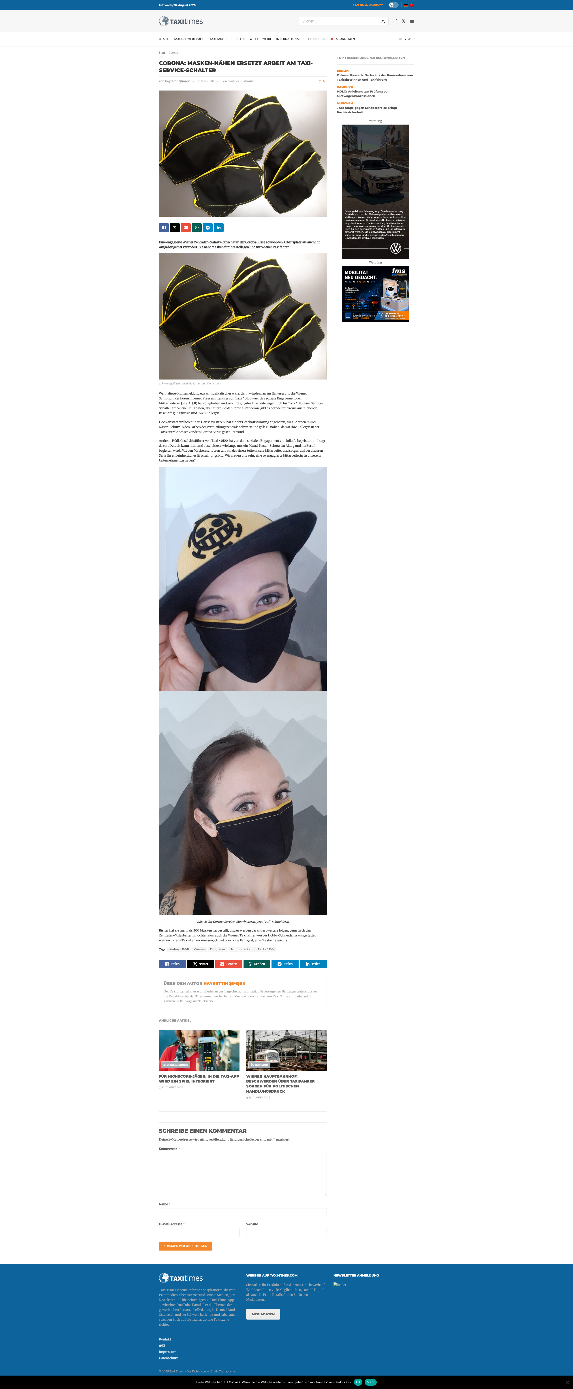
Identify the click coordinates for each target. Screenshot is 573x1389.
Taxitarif (217, 39)
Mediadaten (263, 1314)
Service (405, 39)
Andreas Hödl (179, 949)
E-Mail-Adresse (172, 1224)
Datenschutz (168, 1358)
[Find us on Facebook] (396, 21)
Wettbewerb (260, 39)
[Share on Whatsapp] (197, 227)
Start (164, 39)
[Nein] (567, 1382)
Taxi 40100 (266, 949)
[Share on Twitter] (175, 227)
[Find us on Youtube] (412, 21)
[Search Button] (384, 21)
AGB (162, 1346)
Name (165, 1204)
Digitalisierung (175, 1064)
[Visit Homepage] (181, 21)
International (288, 39)
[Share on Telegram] (208, 227)
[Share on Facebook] (164, 227)
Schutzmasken (241, 949)
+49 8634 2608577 (368, 5)
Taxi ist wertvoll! (189, 39)
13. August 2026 (259, 1097)
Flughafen (217, 949)
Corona (173, 52)
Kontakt (165, 1339)
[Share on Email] (186, 227)
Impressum (167, 1352)
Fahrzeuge (317, 39)
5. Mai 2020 (206, 81)
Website (252, 1224)
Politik (239, 39)
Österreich (259, 1064)
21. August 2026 (172, 1087)
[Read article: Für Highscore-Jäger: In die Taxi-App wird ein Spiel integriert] (199, 1050)
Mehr (370, 1382)
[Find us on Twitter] (404, 21)
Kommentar (169, 1149)
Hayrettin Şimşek (177, 81)
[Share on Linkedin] (219, 227)
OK (358, 1382)
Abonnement (346, 39)
